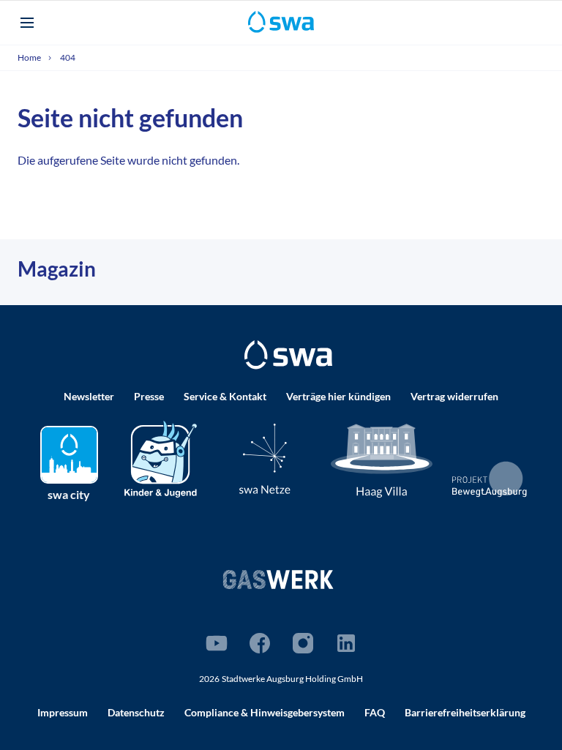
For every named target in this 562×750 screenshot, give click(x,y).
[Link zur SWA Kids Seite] (160, 458)
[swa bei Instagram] (302, 643)
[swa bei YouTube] (216, 643)
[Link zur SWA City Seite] (69, 455)
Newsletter (89, 396)
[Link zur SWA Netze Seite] (265, 458)
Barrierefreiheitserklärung (465, 712)
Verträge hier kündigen (338, 396)
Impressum (62, 712)
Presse (149, 396)
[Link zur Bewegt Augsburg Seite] (490, 479)
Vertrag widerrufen (454, 396)
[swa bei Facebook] (259, 643)
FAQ (374, 712)
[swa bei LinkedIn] (346, 643)
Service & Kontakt (225, 396)
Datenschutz (136, 712)
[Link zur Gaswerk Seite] (278, 579)
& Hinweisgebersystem (264, 712)
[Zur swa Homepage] (288, 355)
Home (30, 57)
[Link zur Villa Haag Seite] (382, 460)
